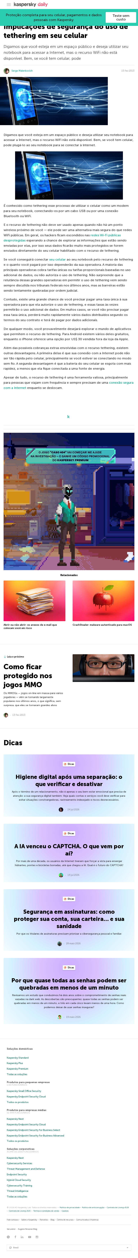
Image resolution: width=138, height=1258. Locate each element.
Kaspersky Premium (17, 1068)
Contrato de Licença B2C (20, 1211)
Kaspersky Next (15, 1119)
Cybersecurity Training (19, 1185)
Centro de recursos (65, 1220)
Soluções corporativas (20, 1148)
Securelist (11, 1229)
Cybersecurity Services (19, 1163)
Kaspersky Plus (15, 1063)
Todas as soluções (17, 1074)
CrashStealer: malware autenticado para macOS (102, 624)
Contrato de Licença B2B (118, 1207)
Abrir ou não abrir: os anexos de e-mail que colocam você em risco (30, 626)
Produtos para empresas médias (26, 1110)
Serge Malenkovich (22, 70)
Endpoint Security (17, 1174)
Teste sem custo (120, 17)
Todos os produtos (18, 1102)
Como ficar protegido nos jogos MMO (28, 675)
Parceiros (44, 1220)
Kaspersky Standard (18, 1057)
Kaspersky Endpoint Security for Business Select (33, 1130)
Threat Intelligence (17, 1191)
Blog (52, 1220)
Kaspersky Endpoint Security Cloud (26, 1096)
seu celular (57, 259)
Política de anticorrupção (93, 1207)
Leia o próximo (15, 656)
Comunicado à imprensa (87, 1220)
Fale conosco (13, 1220)
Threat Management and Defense (26, 1169)
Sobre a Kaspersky (29, 1220)
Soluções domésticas (20, 1048)
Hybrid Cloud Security (19, 1180)
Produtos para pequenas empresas (28, 1082)
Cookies (65, 1211)
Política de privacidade (70, 1207)
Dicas (70, 764)
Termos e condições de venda (46, 1211)
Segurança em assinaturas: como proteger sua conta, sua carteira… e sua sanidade (69, 919)
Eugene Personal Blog (27, 1229)
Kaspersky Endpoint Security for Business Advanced (35, 1135)
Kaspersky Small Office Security (24, 1091)
